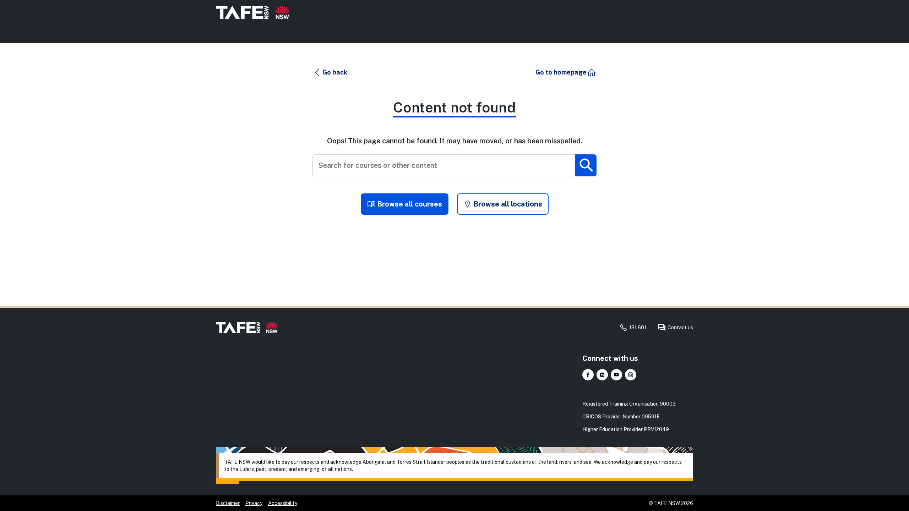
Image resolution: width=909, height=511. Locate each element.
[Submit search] (586, 165)
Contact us (680, 327)
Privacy (253, 503)
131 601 (637, 327)
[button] (330, 72)
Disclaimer (228, 503)
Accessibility (282, 503)
